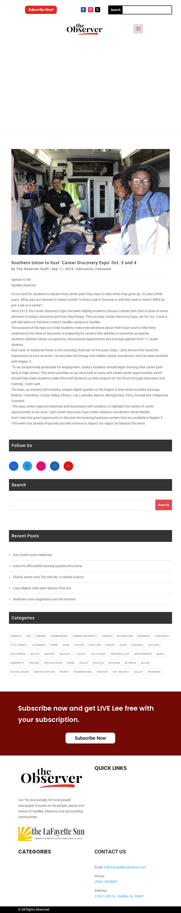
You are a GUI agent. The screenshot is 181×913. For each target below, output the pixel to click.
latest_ (81, 654)
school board (19, 672)
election (95, 645)
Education (85, 269)
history (49, 654)
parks (71, 663)
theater (101, 672)
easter (79, 645)
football (137, 645)
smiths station (44, 672)
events (110, 645)
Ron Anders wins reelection (32, 555)
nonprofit (17, 663)
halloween (17, 654)
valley (138, 672)
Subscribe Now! (41, 10)
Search (163, 505)
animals (16, 636)
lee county (98, 654)
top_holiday (120, 672)
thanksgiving (82, 672)
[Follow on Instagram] (90, 9)
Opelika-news (53, 663)
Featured (103, 269)
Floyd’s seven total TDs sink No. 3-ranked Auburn (48, 577)
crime (54, 645)
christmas (161, 636)
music (161, 654)
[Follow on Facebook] (83, 9)
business (144, 636)
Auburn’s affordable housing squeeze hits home (47, 566)
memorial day (120, 654)
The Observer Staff (32, 269)
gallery (153, 645)
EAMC (66, 645)
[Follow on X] (97, 9)
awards (107, 636)
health (35, 654)
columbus (38, 645)
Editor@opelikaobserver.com (125, 867)
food (123, 645)
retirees (130, 663)
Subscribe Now (90, 738)
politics (98, 663)
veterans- (154, 672)
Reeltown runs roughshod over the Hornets (44, 599)
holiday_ (65, 654)
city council (18, 645)
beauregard (125, 636)
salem (145, 663)
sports (64, 672)
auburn (40, 636)
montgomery (143, 654)
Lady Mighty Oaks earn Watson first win (42, 588)
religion (114, 663)
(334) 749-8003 (106, 881)
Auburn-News (59, 636)
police (83, 663)
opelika (34, 663)
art (28, 636)
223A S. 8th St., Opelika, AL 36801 (119, 896)
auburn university (85, 636)
